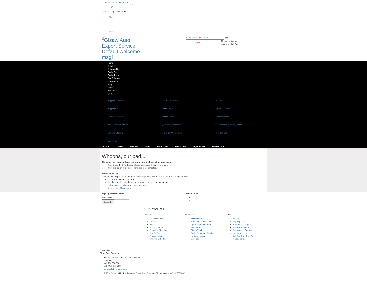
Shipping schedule (241, 227)
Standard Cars (156, 219)
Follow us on (192, 193)
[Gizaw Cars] (192, 197)
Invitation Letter (198, 236)
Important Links (221, 133)
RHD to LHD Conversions (172, 133)
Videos (236, 219)
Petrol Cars (162, 146)
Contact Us (112, 141)
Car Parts (195, 239)
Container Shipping (115, 133)
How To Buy (155, 233)
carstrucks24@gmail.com (115, 269)
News (111, 31)
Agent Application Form (201, 224)
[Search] (226, 38)
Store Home (113, 188)
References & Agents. (242, 224)
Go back (111, 179)
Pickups (134, 146)
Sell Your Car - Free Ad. (243, 236)
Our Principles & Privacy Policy (228, 125)
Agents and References (225, 108)
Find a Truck (196, 230)
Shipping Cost (113, 108)
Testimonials (196, 219)
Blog (111, 17)
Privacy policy (239, 239)
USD (111, 7)
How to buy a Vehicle (170, 100)
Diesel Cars (180, 146)
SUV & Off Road (157, 227)
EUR (131, 4)
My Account (125, 188)
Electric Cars (218, 146)
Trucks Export (167, 108)
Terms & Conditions (116, 117)
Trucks (120, 146)
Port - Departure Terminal (118, 125)
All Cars (105, 146)
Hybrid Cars (199, 146)
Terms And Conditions (201, 221)
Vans (147, 146)
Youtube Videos (168, 117)
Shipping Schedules (116, 100)
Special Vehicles (222, 117)
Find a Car (219, 100)
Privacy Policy (156, 236)
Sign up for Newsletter (113, 193)
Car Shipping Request (242, 230)
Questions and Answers (171, 125)
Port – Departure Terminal (202, 233)
